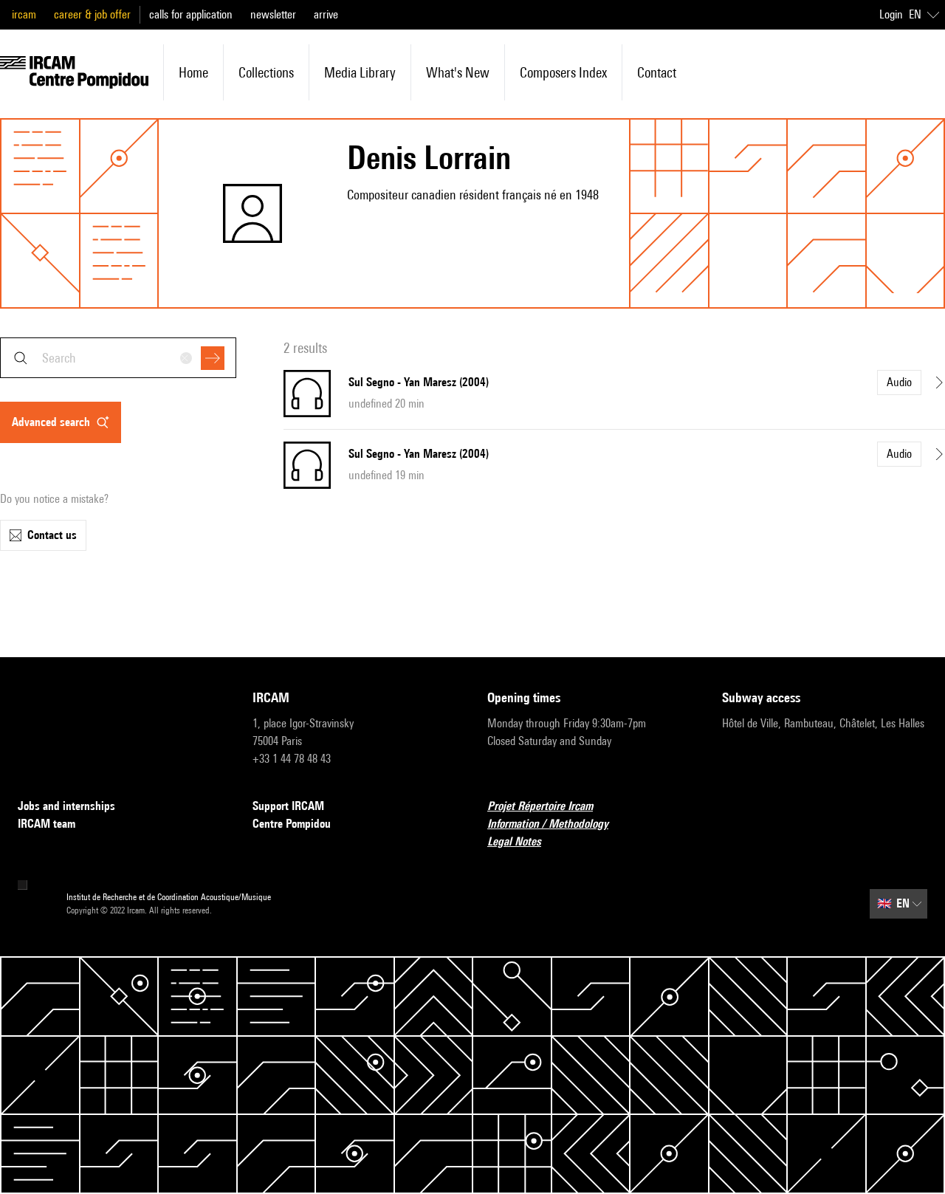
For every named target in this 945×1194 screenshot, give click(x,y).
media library (360, 72)
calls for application (191, 14)
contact (656, 72)
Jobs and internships (66, 806)
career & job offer (92, 14)
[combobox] (118, 357)
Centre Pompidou (291, 824)
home (193, 72)
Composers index (563, 72)
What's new (457, 72)
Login (891, 14)
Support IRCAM (288, 806)
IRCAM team (46, 824)
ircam (24, 14)
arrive (326, 14)
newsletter (273, 14)
